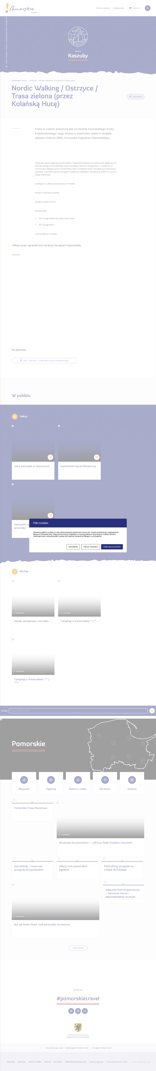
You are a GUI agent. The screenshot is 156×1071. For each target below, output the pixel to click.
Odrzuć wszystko (90, 547)
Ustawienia (73, 547)
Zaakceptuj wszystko (112, 547)
